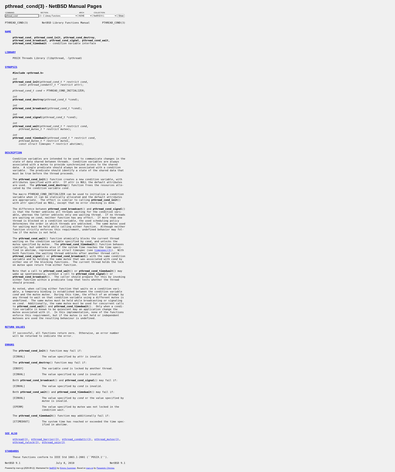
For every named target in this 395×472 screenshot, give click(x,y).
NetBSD (52, 468)
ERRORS (9, 344)
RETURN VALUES (15, 327)
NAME (8, 31)
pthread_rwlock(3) (26, 442)
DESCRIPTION (13, 152)
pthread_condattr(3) (76, 439)
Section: (45, 13)
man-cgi (89, 468)
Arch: (83, 13)
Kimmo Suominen (68, 468)
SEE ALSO (11, 433)
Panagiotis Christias (105, 468)
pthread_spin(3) (53, 442)
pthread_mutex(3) (106, 439)
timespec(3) (102, 250)
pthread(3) (20, 439)
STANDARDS (12, 451)
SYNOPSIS (11, 67)
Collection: (99, 13)
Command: (11, 13)
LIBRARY (10, 52)
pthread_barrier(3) (45, 439)
